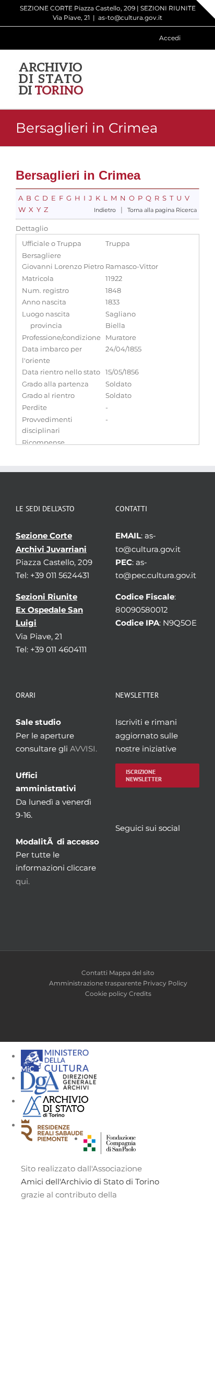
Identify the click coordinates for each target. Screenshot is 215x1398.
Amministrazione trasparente (95, 983)
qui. (23, 881)
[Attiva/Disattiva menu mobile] (195, 79)
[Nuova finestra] (109, 1139)
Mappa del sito (131, 973)
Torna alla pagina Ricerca (162, 210)
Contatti (94, 973)
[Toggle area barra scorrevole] (205, 9)
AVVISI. (83, 749)
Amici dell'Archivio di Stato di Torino (90, 1181)
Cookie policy (106, 993)
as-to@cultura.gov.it (130, 17)
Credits (140, 993)
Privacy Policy (165, 983)
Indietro (105, 210)
